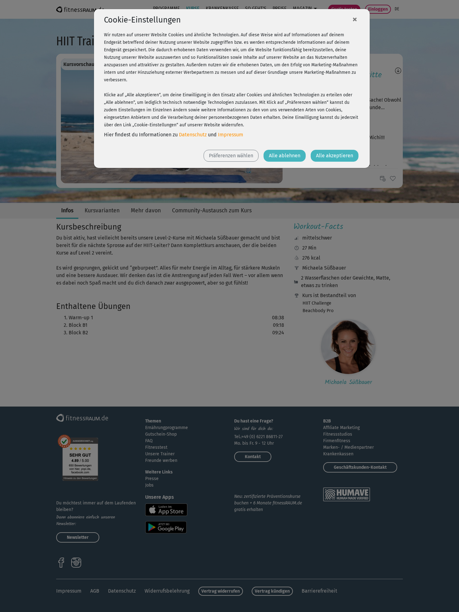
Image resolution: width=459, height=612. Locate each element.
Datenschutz (193, 135)
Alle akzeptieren (334, 156)
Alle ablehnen (284, 156)
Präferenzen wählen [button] (231, 156)
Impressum (230, 135)
